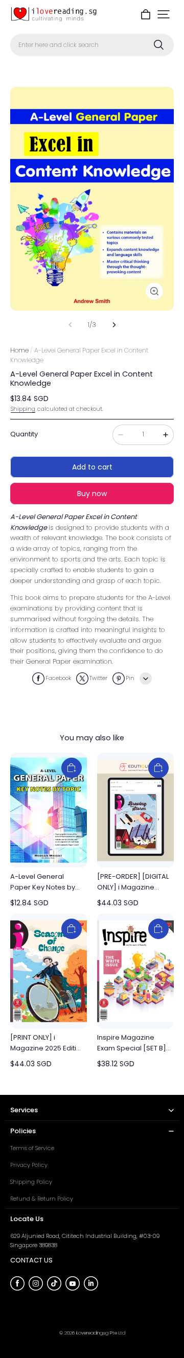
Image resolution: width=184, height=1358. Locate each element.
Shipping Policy (31, 1182)
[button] (163, 14)
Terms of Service (32, 1148)
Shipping (23, 409)
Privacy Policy (29, 1165)
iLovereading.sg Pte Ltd (100, 1332)
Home (19, 350)
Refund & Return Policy (41, 1199)
